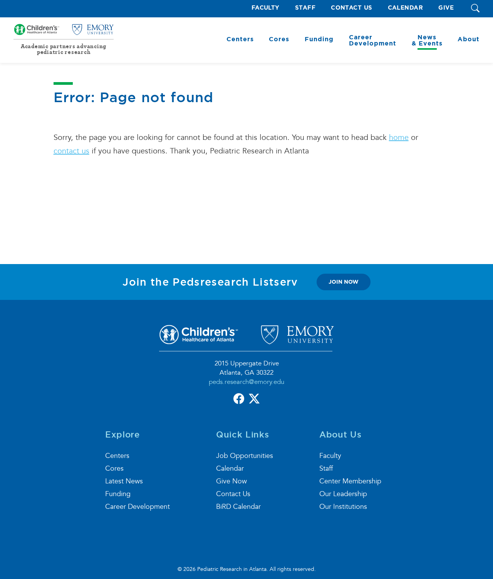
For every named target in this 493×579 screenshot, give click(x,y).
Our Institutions (343, 506)
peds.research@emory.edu (246, 382)
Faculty (266, 8)
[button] (475, 8)
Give (446, 8)
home (399, 137)
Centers (117, 455)
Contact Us (351, 8)
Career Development (137, 506)
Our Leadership (343, 494)
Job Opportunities (244, 455)
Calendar (405, 8)
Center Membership (350, 481)
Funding (118, 494)
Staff (305, 8)
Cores (114, 468)
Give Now (231, 481)
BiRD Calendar (238, 506)
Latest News (124, 481)
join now (344, 281)
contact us (71, 151)
